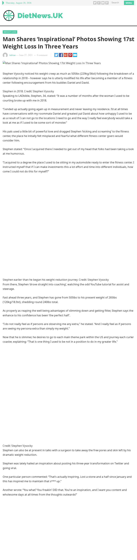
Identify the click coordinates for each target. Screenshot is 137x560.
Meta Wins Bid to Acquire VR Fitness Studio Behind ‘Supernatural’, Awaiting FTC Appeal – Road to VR (65, 528)
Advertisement (59, 545)
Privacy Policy (96, 545)
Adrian (12, 55)
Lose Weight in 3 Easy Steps (21, 427)
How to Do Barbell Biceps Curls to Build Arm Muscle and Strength (44, 515)
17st (8, 401)
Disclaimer (40, 545)
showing (81, 401)
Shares (68, 401)
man (44, 401)
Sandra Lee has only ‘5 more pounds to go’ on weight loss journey (111, 434)
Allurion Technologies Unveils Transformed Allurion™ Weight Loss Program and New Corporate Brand (68, 438)
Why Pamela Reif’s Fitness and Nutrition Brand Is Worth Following (44, 508)
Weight (93, 401)
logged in (25, 482)
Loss (35, 401)
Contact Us (77, 545)
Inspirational (21, 401)
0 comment (42, 55)
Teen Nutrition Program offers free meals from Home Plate (40, 534)
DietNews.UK (73, 554)
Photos (55, 401)
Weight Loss (10, 32)
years (105, 401)
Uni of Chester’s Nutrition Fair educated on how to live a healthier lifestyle (49, 521)
